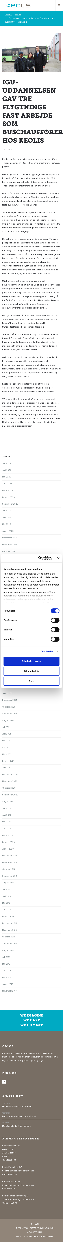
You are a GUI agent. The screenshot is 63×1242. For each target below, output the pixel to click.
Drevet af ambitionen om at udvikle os (19, 1116)
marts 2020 (7, 835)
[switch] (55, 620)
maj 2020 (6, 822)
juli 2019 (6, 889)
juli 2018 (6, 957)
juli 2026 (6, 463)
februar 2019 (8, 916)
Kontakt (34, 1224)
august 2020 (8, 801)
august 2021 (8, 720)
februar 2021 (8, 761)
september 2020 (10, 795)
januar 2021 (7, 767)
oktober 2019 (8, 869)
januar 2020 (8, 849)
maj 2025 (6, 524)
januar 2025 (8, 531)
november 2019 (9, 862)
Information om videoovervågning (35, 1228)
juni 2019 (6, 896)
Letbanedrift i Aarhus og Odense (16, 1106)
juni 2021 (6, 734)
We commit (31, 1025)
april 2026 (7, 484)
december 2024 (9, 538)
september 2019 (9, 876)
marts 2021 (7, 754)
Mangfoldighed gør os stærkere (16, 1126)
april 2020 (7, 828)
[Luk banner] (58, 558)
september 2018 (9, 943)
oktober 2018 (8, 937)
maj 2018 (6, 964)
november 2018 (9, 930)
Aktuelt (18, 15)
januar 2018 (7, 984)
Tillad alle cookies (31, 661)
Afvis (31, 681)
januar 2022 (8, 693)
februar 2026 (8, 497)
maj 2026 (6, 477)
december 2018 (9, 923)
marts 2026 (7, 490)
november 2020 (9, 781)
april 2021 (6, 747)
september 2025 (10, 504)
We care (31, 1020)
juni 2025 (6, 517)
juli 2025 (6, 510)
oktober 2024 (8, 551)
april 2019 (6, 909)
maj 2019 (6, 903)
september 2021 (9, 713)
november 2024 (9, 544)
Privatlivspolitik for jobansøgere (34, 1236)
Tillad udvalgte (31, 671)
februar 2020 (8, 842)
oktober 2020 (9, 788)
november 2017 (9, 991)
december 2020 (10, 774)
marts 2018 (7, 977)
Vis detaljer (47, 651)
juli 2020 (6, 808)
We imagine (31, 1015)
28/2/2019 (7, 149)
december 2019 (9, 855)
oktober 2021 (8, 707)
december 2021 (9, 700)
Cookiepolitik (34, 1232)
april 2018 (6, 970)
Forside (8, 15)
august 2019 (8, 883)
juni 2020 (6, 815)
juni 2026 (6, 470)
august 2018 (8, 950)
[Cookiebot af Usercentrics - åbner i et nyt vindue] (39, 558)
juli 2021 (6, 727)
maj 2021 (6, 741)
